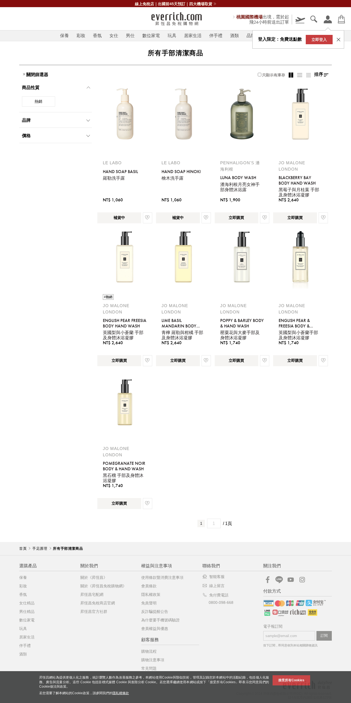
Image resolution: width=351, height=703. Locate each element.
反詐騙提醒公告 (154, 611)
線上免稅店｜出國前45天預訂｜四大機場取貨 (173, 4)
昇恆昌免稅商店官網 (97, 603)
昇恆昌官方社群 (93, 611)
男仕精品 (27, 611)
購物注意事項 (152, 660)
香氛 (97, 35)
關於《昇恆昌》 (93, 577)
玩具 (172, 35)
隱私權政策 (150, 594)
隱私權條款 (120, 693)
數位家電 (151, 35)
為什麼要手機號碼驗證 (160, 620)
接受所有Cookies (291, 680)
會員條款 (149, 586)
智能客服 (217, 576)
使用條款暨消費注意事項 (162, 577)
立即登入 (319, 39)
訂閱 (324, 635)
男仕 (130, 35)
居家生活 (193, 35)
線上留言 (217, 585)
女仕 (113, 35)
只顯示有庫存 (273, 75)
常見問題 (149, 668)
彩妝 (81, 35)
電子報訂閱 (272, 626)
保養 (64, 35)
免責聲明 (149, 603)
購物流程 (149, 651)
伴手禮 (215, 35)
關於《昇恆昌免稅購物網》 (103, 586)
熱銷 (38, 101)
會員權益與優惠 (154, 628)
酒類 (234, 35)
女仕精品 (27, 603)
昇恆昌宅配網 (91, 594)
